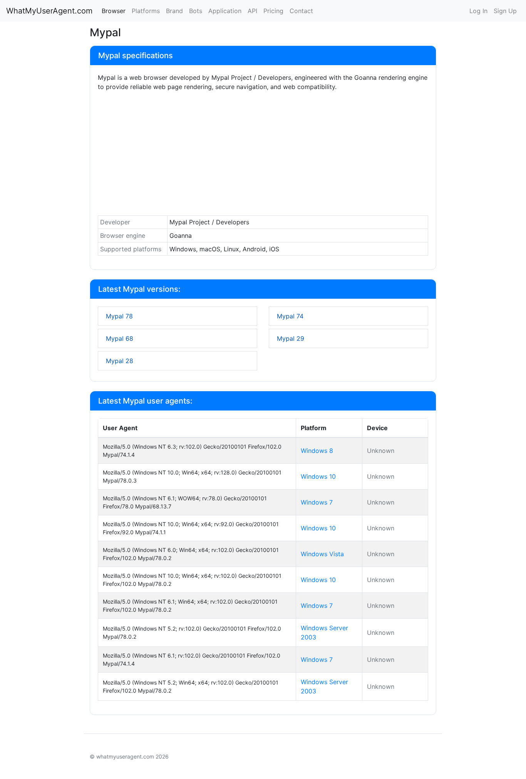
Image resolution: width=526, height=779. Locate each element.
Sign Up (505, 11)
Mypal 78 (119, 316)
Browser (114, 11)
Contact (301, 11)
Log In (478, 11)
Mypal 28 (119, 361)
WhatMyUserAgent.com (49, 10)
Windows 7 (317, 502)
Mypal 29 (290, 338)
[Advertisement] (263, 155)
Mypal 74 (290, 316)
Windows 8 (317, 450)
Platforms (146, 11)
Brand (174, 11)
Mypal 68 (119, 338)
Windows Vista (322, 554)
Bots (195, 11)
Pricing (273, 11)
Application (224, 11)
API (252, 11)
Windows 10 (318, 476)
